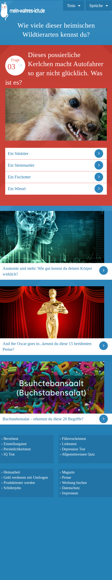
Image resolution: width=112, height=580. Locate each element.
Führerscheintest (74, 438)
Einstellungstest (15, 444)
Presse (66, 477)
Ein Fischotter (19, 177)
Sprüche (96, 5)
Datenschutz (71, 488)
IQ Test (9, 454)
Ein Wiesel (17, 188)
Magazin (68, 472)
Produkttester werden (19, 483)
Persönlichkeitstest (17, 449)
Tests (71, 5)
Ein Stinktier (18, 153)
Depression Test (73, 449)
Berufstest (11, 438)
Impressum (70, 493)
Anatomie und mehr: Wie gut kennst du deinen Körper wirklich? (47, 271)
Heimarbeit (12, 472)
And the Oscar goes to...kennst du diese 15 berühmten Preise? (47, 346)
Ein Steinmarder (21, 165)
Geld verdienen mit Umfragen (26, 477)
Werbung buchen (74, 483)
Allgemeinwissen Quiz (78, 454)
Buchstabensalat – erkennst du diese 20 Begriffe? (43, 419)
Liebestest (69, 444)
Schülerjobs (12, 488)
